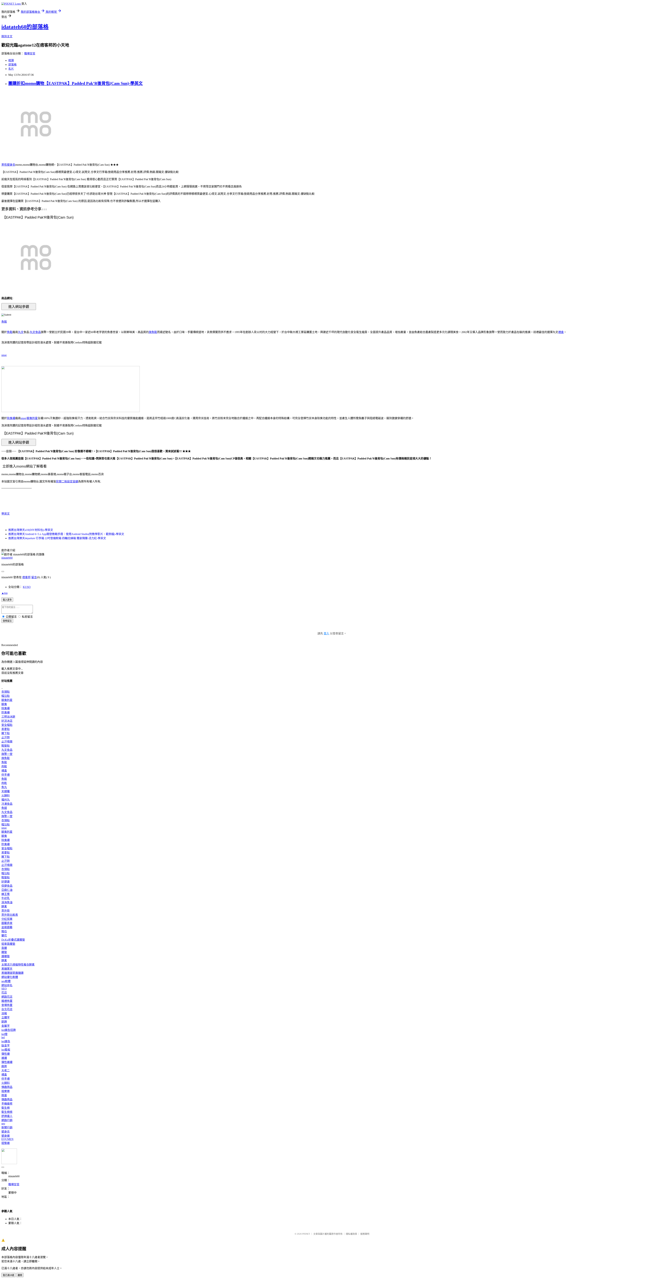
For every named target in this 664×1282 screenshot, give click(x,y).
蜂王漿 (5, 894)
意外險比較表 (9, 914)
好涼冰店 (6, 720)
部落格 (12, 64)
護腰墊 (5, 956)
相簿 (11, 60)
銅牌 (4, 1021)
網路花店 (6, 996)
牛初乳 (5, 898)
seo (3, 1123)
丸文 (21, 332)
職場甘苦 (29, 53)
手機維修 (6, 1103)
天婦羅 (5, 791)
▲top (4, 593)
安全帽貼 (6, 724)
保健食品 (6, 885)
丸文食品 (35, 332)
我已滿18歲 (8, 1275)
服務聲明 (364, 1234)
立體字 (5, 1017)
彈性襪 (5, 1053)
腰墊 (4, 952)
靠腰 (4, 948)
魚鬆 (4, 321)
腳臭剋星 (32, 418)
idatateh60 (7, 557)
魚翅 (4, 807)
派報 (4, 1013)
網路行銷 (6, 1120)
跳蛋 (4, 1095)
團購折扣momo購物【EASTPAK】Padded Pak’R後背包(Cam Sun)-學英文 (75, 83)
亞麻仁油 (6, 889)
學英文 (5, 513)
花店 (4, 992)
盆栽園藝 (6, 927)
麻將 (4, 1066)
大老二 (5, 1070)
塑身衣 (5, 1131)
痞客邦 (26, 577)
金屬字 (5, 1025)
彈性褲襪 (6, 1062)
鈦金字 (5, 1045)
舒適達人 (6, 1116)
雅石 (4, 931)
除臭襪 (11, 418)
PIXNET (306, 1234)
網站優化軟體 (9, 977)
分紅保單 (6, 918)
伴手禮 (5, 774)
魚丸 (4, 787)
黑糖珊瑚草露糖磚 (12, 972)
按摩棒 (5, 1091)
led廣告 (5, 1041)
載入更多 (7, 599)
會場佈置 (6, 1005)
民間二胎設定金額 (67, 481)
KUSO (27, 586)
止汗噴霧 (6, 741)
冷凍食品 (6, 803)
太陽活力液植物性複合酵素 (18, 964)
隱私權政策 (351, 1234)
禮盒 (561, 332)
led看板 (5, 1049)
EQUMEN (7, 1139)
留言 (34, 577)
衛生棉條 (6, 1111)
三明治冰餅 (8, 716)
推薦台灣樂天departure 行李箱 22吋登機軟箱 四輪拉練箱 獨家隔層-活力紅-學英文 (57, 538)
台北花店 (6, 1009)
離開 (20, 1275)
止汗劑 (5, 737)
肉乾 (4, 783)
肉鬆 (4, 766)
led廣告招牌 (8, 1030)
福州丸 (5, 799)
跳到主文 (6, 36)
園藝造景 (6, 923)
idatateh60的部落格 (25, 27)
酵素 (4, 906)
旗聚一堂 (6, 754)
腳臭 (4, 704)
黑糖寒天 (6, 968)
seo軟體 (6, 981)
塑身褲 (5, 1135)
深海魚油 (6, 902)
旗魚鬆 (153, 332)
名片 (11, 68)
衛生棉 (5, 1107)
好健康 (5, 881)
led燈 (4, 1034)
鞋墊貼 (5, 745)
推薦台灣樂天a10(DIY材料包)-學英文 (30, 529)
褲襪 (4, 1058)
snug (4, 355)
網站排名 (6, 985)
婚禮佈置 (6, 1000)
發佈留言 (7, 621)
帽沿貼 (5, 695)
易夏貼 (5, 729)
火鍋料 (5, 795)
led (3, 1037)
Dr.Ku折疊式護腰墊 (13, 939)
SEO (4, 988)
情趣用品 (6, 1087)
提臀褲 (5, 1143)
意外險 (5, 910)
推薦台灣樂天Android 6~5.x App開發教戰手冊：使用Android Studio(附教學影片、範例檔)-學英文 (66, 534)
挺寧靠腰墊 (8, 943)
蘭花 (4, 935)
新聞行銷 (6, 1127)
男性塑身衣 (8, 164)
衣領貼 (5, 691)
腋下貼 (5, 733)
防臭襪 (5, 712)
